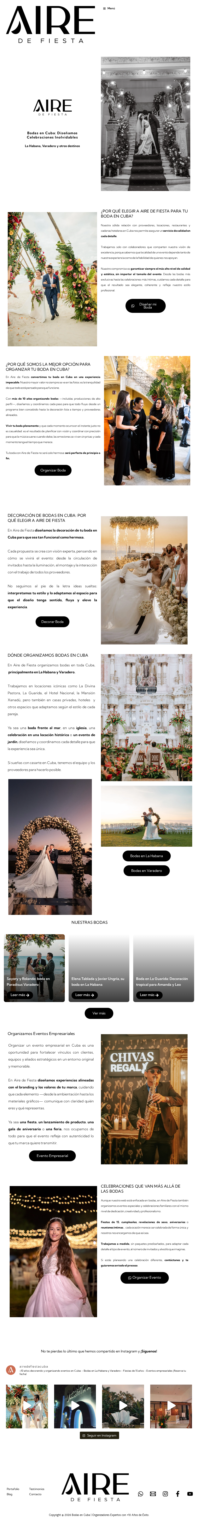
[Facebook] (178, 1494)
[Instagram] (165, 1494)
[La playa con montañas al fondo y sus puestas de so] (27, 1405)
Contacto (35, 1494)
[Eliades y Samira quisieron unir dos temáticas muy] (123, 1405)
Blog (9, 1494)
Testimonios (36, 1489)
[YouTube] (190, 1494)
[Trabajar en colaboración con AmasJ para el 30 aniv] (75, 1405)
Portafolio (13, 1489)
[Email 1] (153, 1494)
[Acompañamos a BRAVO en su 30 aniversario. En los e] (171, 1405)
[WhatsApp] (141, 1494)
